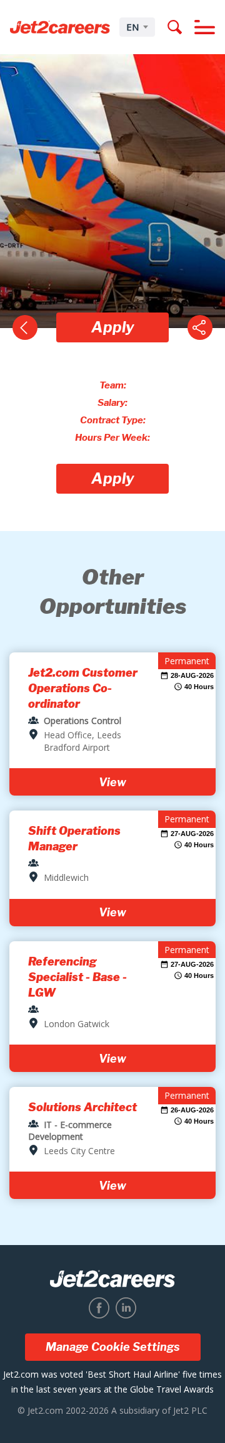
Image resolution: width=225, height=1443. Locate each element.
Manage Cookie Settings (113, 1346)
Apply (112, 327)
